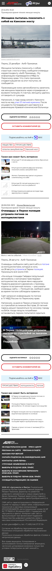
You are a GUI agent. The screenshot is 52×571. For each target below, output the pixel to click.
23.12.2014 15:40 (7, 10)
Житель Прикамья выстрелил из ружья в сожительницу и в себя (27, 176)
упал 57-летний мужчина (27, 102)
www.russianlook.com (10, 59)
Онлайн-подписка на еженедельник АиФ (23, 457)
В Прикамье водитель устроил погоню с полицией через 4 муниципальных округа (27, 420)
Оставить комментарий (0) (26, 126)
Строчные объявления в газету (18, 464)
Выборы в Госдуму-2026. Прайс (18, 467)
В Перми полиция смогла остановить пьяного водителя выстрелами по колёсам (29, 413)
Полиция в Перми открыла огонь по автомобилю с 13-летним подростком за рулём (29, 405)
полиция (38, 269)
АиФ (39, 255)
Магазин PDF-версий (12, 454)
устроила (19, 269)
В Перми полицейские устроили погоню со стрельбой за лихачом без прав (25, 333)
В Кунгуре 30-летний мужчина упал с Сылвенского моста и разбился (26, 184)
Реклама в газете (31, 450)
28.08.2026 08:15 (8, 205)
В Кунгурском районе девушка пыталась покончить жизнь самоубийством (27, 169)
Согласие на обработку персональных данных (22, 528)
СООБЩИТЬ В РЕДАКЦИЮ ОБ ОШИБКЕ (20, 480)
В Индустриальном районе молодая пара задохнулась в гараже (27, 192)
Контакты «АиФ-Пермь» (14, 461)
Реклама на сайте (11, 450)
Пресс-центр (35, 447)
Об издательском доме (14, 447)
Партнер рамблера (23, 559)
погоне (45, 264)
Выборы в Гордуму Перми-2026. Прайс (21, 476)
